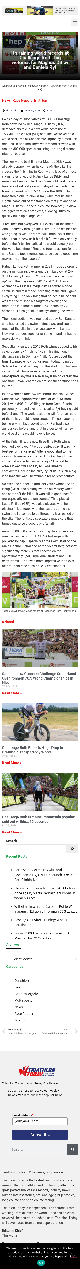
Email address (22, 1114)
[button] (74, 22)
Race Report (22, 100)
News (6, 100)
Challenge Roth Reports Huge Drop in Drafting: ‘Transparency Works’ (32, 749)
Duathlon (21, 980)
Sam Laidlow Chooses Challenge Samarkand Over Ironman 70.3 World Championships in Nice (39, 678)
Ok (41, 1262)
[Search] (72, 848)
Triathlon (40, 100)
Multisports (23, 1000)
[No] (73, 1256)
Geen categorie (26, 994)
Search (11, 840)
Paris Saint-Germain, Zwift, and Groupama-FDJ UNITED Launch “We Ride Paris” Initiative (45, 875)
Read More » (12, 693)
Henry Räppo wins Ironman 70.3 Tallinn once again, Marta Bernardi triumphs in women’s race (44, 893)
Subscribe (40, 1134)
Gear (18, 987)
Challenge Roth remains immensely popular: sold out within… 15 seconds (38, 819)
